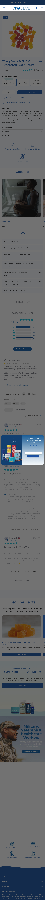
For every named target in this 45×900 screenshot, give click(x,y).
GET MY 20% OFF (33, 456)
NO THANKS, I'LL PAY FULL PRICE (33, 459)
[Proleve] (21, 8)
